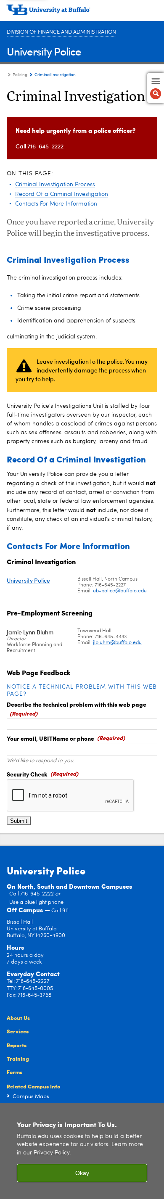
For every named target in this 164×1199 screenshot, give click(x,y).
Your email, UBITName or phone (50, 738)
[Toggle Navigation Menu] (155, 88)
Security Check (27, 774)
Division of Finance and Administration (61, 32)
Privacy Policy (51, 1153)
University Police (44, 51)
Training (18, 1058)
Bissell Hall (20, 922)
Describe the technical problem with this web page (76, 704)
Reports (16, 1045)
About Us (18, 1018)
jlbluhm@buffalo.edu (117, 642)
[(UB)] (82, 12)
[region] (82, 1151)
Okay (82, 1173)
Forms (14, 1072)
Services (18, 1031)
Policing (20, 75)
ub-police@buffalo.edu (120, 591)
